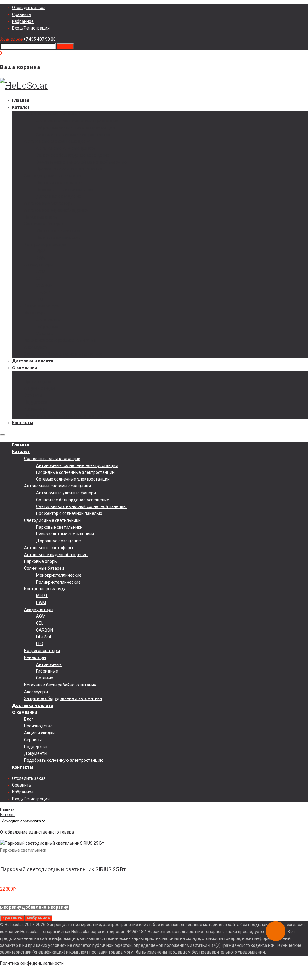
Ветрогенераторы (42, 306)
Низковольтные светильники (65, 189)
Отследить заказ (28, 7)
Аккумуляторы (38, 265)
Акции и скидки (39, 388)
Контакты (22, 422)
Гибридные (47, 326)
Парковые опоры (40, 217)
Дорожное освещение (58, 196)
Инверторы (35, 313)
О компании (24, 367)
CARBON (44, 285)
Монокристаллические (59, 230)
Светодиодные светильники (52, 175)
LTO (39, 299)
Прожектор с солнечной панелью (69, 168)
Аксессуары (36, 347)
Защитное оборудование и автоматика (63, 354)
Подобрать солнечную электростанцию (63, 415)
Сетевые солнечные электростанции (73, 134)
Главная (20, 100)
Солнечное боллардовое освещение (72, 155)
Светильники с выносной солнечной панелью (81, 162)
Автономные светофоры (48, 203)
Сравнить (21, 14)
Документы (35, 409)
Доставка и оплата (32, 360)
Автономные (49, 319)
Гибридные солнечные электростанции (75, 127)
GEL (39, 278)
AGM (40, 272)
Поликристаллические (58, 237)
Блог (28, 374)
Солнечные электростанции (52, 114)
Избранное (23, 21)
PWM (41, 258)
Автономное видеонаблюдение (56, 210)
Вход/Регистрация (31, 28)
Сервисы (33, 395)
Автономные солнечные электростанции (77, 120)
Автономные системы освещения (57, 141)
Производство (38, 381)
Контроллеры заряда (45, 244)
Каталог (21, 107)
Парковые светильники (59, 182)
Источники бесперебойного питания (60, 340)
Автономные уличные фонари (66, 148)
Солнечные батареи (44, 223)
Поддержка (35, 402)
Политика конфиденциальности (32, 963)
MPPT (42, 251)
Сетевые (44, 333)
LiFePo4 (43, 292)
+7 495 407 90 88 (39, 39)
